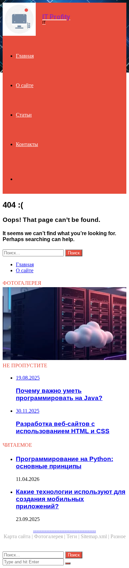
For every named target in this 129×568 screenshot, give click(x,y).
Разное (118, 536)
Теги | (73, 536)
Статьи (24, 115)
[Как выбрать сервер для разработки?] (64, 324)
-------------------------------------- (64, 530)
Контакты (27, 144)
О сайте (24, 85)
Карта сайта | (19, 536)
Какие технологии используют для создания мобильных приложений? (70, 499)
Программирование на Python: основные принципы (64, 462)
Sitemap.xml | (95, 536)
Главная (25, 56)
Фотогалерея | (50, 536)
